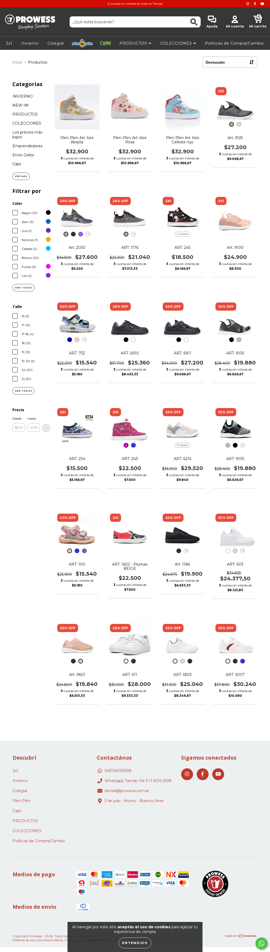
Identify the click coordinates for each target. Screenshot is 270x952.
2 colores (182, 234)
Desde (16, 418)
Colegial (55, 43)
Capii (105, 43)
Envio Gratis (23, 155)
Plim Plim (82, 43)
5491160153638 (118, 770)
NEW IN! (20, 105)
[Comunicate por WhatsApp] (261, 943)
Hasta (31, 418)
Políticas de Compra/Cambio (234, 43)
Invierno (29, 43)
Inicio (17, 62)
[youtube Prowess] (262, 3)
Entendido (135, 943)
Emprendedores (27, 146)
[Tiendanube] (240, 937)
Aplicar (46, 428)
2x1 (9, 43)
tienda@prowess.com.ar (127, 790)
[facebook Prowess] (255, 3)
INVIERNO (22, 96)
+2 (186, 550)
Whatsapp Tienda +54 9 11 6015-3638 (138, 780)
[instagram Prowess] (248, 3)
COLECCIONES (176, 43)
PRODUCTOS (133, 43)
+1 (88, 234)
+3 (242, 550)
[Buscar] (194, 22)
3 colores (182, 445)
